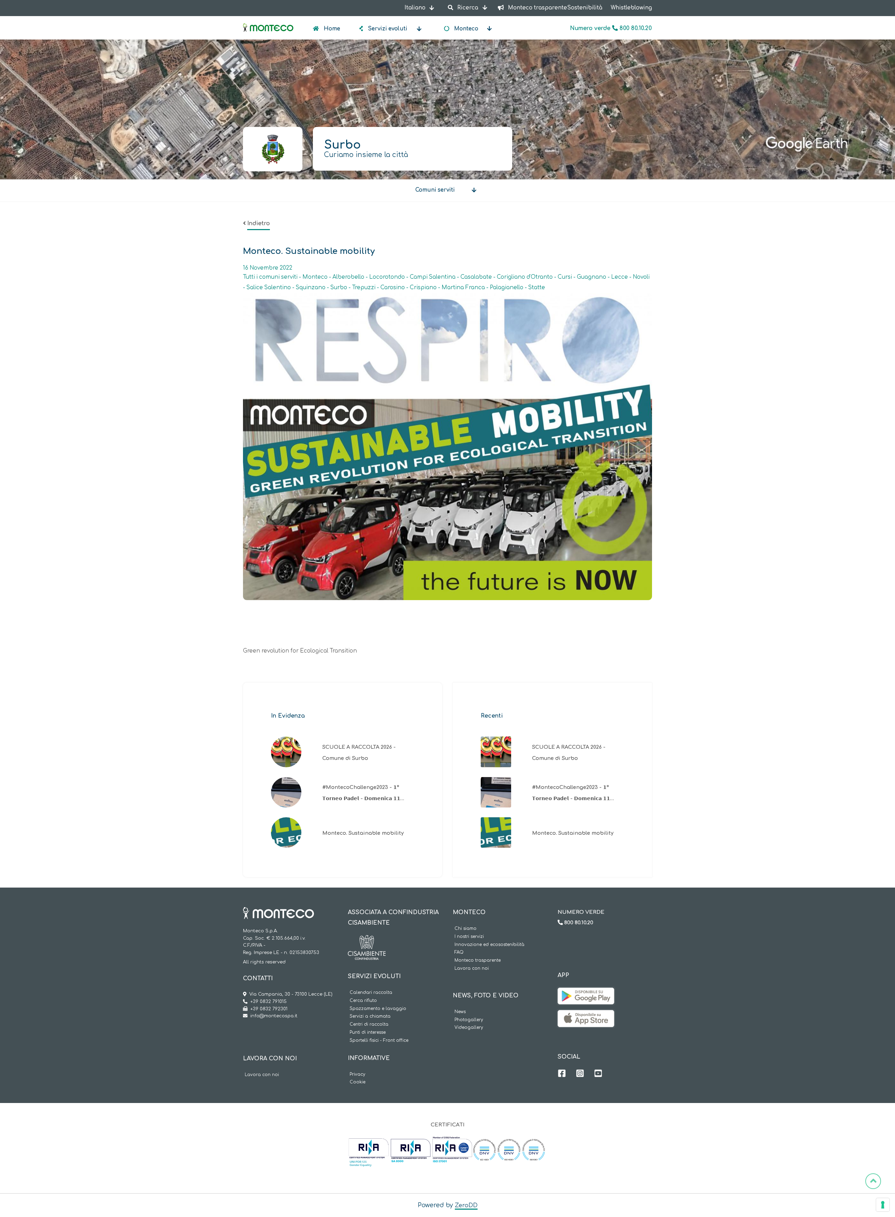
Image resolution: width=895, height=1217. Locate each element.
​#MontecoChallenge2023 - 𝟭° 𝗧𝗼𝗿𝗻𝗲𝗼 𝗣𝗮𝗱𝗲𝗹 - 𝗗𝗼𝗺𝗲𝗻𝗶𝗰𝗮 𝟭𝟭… (363, 792)
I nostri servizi (469, 936)
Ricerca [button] (468, 8)
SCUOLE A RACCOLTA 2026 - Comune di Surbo (359, 752)
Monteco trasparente (477, 960)
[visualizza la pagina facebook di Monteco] (562, 1074)
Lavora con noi (262, 1075)
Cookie (357, 1082)
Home (331, 29)
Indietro (258, 223)
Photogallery (468, 1020)
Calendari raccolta (371, 992)
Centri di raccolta (369, 1024)
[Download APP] (586, 992)
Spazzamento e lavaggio (378, 1008)
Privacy (357, 1074)
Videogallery (468, 1027)
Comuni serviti (435, 190)
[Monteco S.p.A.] (268, 22)
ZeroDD (466, 1205)
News (460, 1012)
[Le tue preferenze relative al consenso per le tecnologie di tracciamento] (882, 1204)
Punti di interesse (368, 1032)
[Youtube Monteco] (598, 1074)
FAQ (459, 952)
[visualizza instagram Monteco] (580, 1074)
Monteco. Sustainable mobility (363, 833)
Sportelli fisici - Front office (379, 1040)
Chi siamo (465, 928)
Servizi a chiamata (370, 1016)
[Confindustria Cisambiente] (367, 940)
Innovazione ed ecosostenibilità (489, 944)
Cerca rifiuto (363, 1000)
